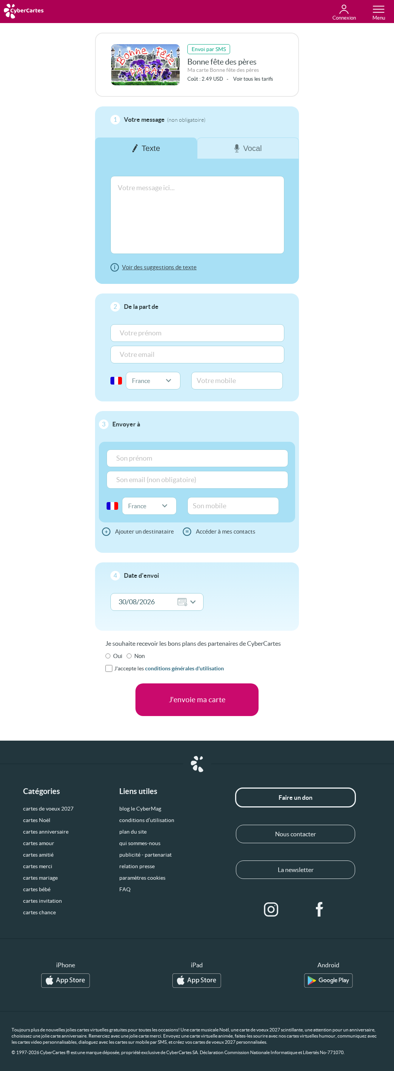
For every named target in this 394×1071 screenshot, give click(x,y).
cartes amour (38, 843)
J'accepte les (169, 668)
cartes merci (37, 866)
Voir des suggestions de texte (159, 267)
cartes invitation (42, 901)
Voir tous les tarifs (253, 79)
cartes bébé (36, 889)
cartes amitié (38, 855)
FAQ (124, 889)
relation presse (137, 866)
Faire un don (295, 797)
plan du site (133, 832)
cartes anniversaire (45, 832)
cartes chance (39, 912)
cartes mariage (40, 878)
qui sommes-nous (139, 843)
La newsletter (296, 869)
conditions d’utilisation (146, 820)
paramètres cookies (142, 878)
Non (139, 656)
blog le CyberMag (140, 809)
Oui (117, 656)
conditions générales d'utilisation (184, 668)
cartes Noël (36, 820)
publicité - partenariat (145, 855)
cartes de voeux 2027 (48, 809)
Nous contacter (295, 834)
